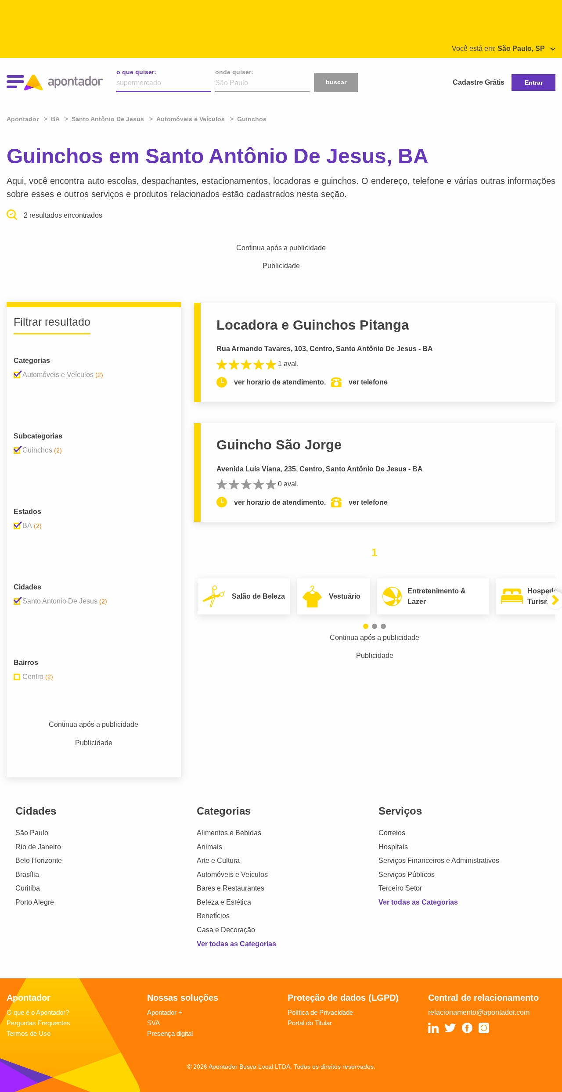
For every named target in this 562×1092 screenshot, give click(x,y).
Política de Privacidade (320, 1012)
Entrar (534, 82)
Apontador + (164, 1012)
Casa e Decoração (226, 930)
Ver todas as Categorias (236, 944)
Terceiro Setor (400, 888)
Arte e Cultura (218, 860)
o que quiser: (136, 72)
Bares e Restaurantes (230, 888)
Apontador (23, 118)
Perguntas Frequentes (38, 1023)
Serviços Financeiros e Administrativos (438, 860)
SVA (153, 1023)
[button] (365, 626)
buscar (336, 82)
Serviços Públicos (406, 874)
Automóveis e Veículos (232, 874)
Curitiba (27, 888)
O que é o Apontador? (38, 1012)
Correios (391, 833)
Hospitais (393, 847)
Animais (209, 847)
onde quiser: (234, 72)
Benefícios (213, 916)
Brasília (27, 874)
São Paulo (31, 833)
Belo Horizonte (38, 860)
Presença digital (170, 1033)
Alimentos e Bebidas (229, 833)
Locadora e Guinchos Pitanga (312, 325)
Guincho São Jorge (279, 445)
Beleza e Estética (224, 902)
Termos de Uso (28, 1033)
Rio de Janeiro (38, 847)
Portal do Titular (310, 1023)
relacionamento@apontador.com (479, 1012)
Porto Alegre (34, 902)
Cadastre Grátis (478, 82)
